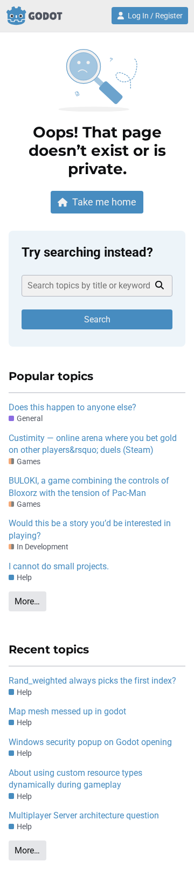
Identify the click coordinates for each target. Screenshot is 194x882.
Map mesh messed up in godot (67, 711)
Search (97, 319)
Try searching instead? (87, 252)
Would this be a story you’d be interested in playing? (90, 529)
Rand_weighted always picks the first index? (92, 681)
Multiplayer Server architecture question (84, 815)
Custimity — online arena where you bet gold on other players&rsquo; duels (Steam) (93, 444)
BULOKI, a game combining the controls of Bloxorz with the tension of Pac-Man (89, 487)
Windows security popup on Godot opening (90, 742)
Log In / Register (155, 15)
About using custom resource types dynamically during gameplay (75, 779)
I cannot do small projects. (59, 566)
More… (27, 601)
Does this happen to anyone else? (72, 407)
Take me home (104, 202)
